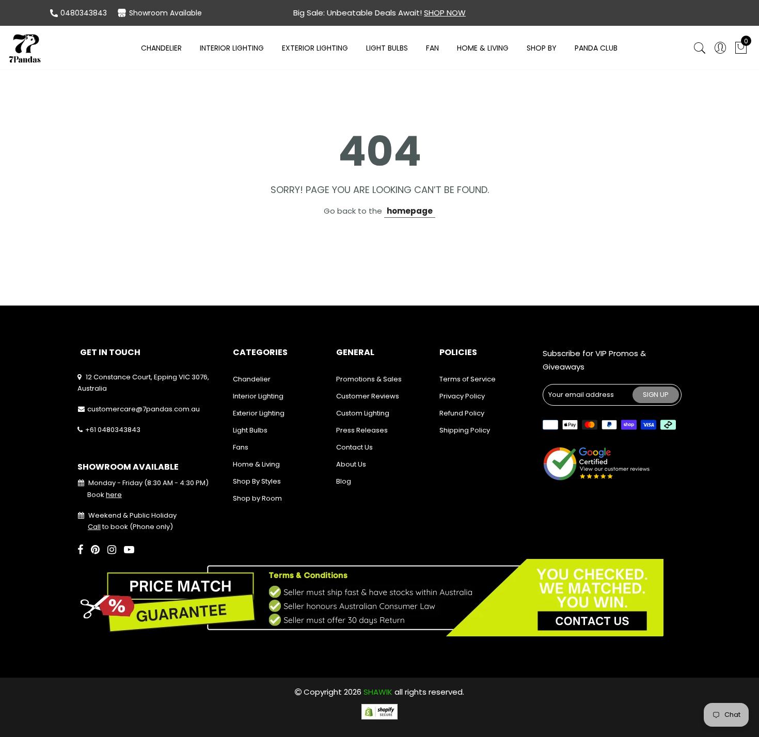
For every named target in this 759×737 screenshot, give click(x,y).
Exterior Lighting (315, 48)
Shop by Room (257, 498)
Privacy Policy (462, 396)
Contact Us (354, 447)
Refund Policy (461, 413)
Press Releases (362, 430)
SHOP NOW (445, 12)
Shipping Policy (464, 430)
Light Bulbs (387, 48)
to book (108, 527)
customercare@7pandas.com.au (143, 409)
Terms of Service (467, 379)
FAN (432, 48)
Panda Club (596, 48)
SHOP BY (542, 48)
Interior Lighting (232, 48)
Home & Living (483, 48)
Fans (240, 447)
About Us (351, 464)
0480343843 (83, 13)
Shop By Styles (257, 481)
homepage (410, 210)
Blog (343, 481)
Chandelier (161, 48)
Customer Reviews (367, 396)
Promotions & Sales (369, 379)
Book (104, 495)
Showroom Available (165, 13)
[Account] (720, 48)
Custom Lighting (362, 413)
